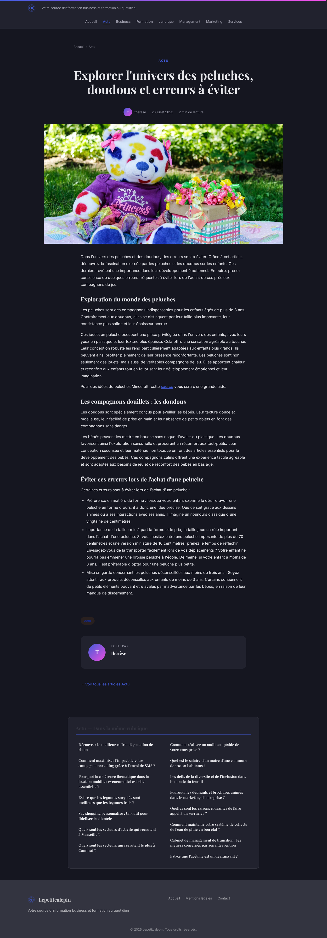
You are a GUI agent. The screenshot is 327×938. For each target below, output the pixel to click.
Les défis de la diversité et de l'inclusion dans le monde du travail (208, 779)
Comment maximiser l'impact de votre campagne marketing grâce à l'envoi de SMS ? (117, 763)
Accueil (91, 21)
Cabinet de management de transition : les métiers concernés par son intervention (205, 843)
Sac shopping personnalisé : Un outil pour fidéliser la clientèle (113, 816)
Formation (144, 21)
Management (189, 21)
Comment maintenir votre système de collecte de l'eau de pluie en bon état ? (208, 827)
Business (123, 21)
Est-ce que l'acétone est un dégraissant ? (203, 856)
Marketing (214, 21)
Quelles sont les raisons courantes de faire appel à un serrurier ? (205, 811)
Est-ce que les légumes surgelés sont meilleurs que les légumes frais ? (109, 800)
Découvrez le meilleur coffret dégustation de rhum (116, 747)
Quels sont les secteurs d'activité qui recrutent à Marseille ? (117, 832)
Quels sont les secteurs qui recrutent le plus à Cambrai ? (117, 848)
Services (235, 21)
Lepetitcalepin (55, 899)
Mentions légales (199, 898)
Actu (106, 21)
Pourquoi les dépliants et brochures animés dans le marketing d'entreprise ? (206, 795)
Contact (224, 898)
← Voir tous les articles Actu (105, 684)
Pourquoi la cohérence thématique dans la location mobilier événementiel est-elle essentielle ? (114, 781)
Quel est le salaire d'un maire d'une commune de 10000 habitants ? (208, 763)
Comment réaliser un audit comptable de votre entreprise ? (204, 747)
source (167, 386)
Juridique (166, 21)
